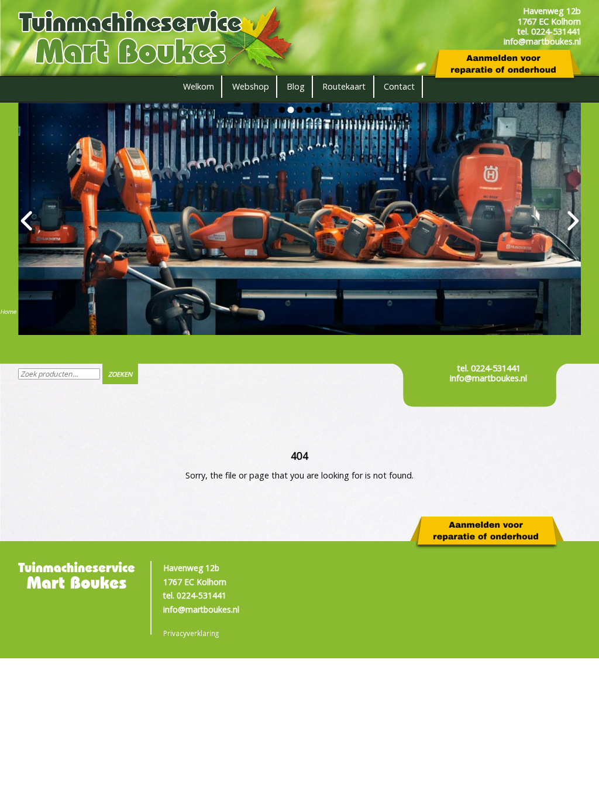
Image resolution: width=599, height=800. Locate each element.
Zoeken (120, 374)
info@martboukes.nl (488, 378)
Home (8, 311)
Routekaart (344, 86)
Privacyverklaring (191, 633)
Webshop (250, 86)
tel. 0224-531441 (489, 368)
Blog (296, 86)
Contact (399, 86)
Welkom (198, 86)
